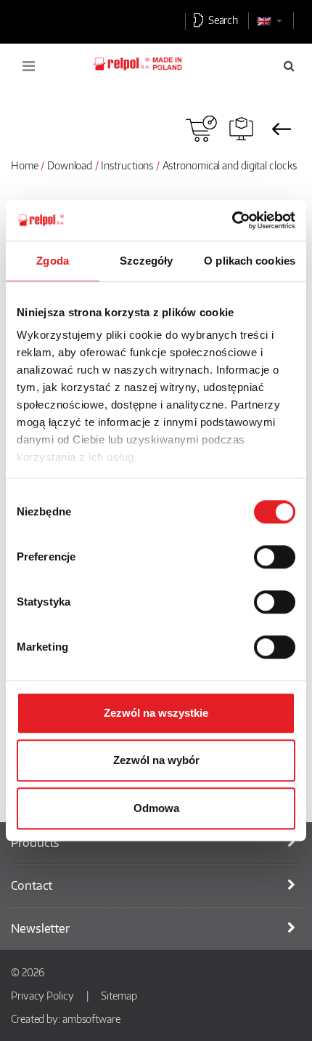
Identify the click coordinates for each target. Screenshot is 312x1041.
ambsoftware (91, 1018)
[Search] (289, 65)
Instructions (127, 165)
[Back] (281, 128)
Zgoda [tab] (52, 260)
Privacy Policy (42, 995)
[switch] (274, 556)
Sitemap (118, 995)
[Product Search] (241, 128)
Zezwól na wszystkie (156, 713)
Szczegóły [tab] (146, 260)
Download (69, 165)
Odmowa (156, 808)
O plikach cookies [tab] (249, 260)
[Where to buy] (201, 128)
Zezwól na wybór (156, 760)
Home (24, 165)
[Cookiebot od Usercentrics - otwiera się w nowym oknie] (231, 220)
